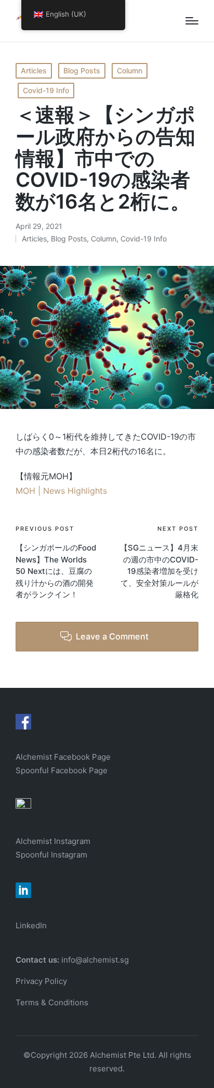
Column (129, 70)
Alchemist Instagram (53, 841)
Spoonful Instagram (51, 855)
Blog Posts (81, 70)
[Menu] (191, 20)
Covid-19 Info (46, 90)
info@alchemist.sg (95, 960)
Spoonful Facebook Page (62, 770)
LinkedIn (31, 925)
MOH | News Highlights (61, 490)
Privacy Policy (41, 981)
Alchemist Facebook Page (64, 757)
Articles (34, 70)
